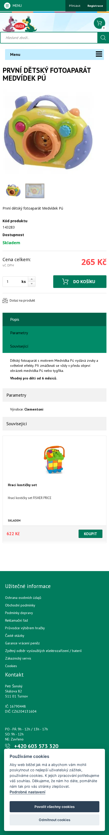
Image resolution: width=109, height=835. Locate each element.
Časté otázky (14, 635)
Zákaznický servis (18, 658)
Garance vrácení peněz (22, 643)
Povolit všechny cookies (54, 807)
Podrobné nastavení (27, 792)
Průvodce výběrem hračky (25, 628)
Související (19, 346)
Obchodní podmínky (20, 605)
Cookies (11, 666)
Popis (14, 319)
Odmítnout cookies (54, 820)
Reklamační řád (16, 620)
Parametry (19, 332)
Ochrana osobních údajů (23, 597)
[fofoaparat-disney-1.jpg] (48, 134)
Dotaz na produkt (22, 300)
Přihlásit (74, 6)
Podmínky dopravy (19, 613)
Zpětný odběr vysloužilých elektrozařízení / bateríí (43, 650)
